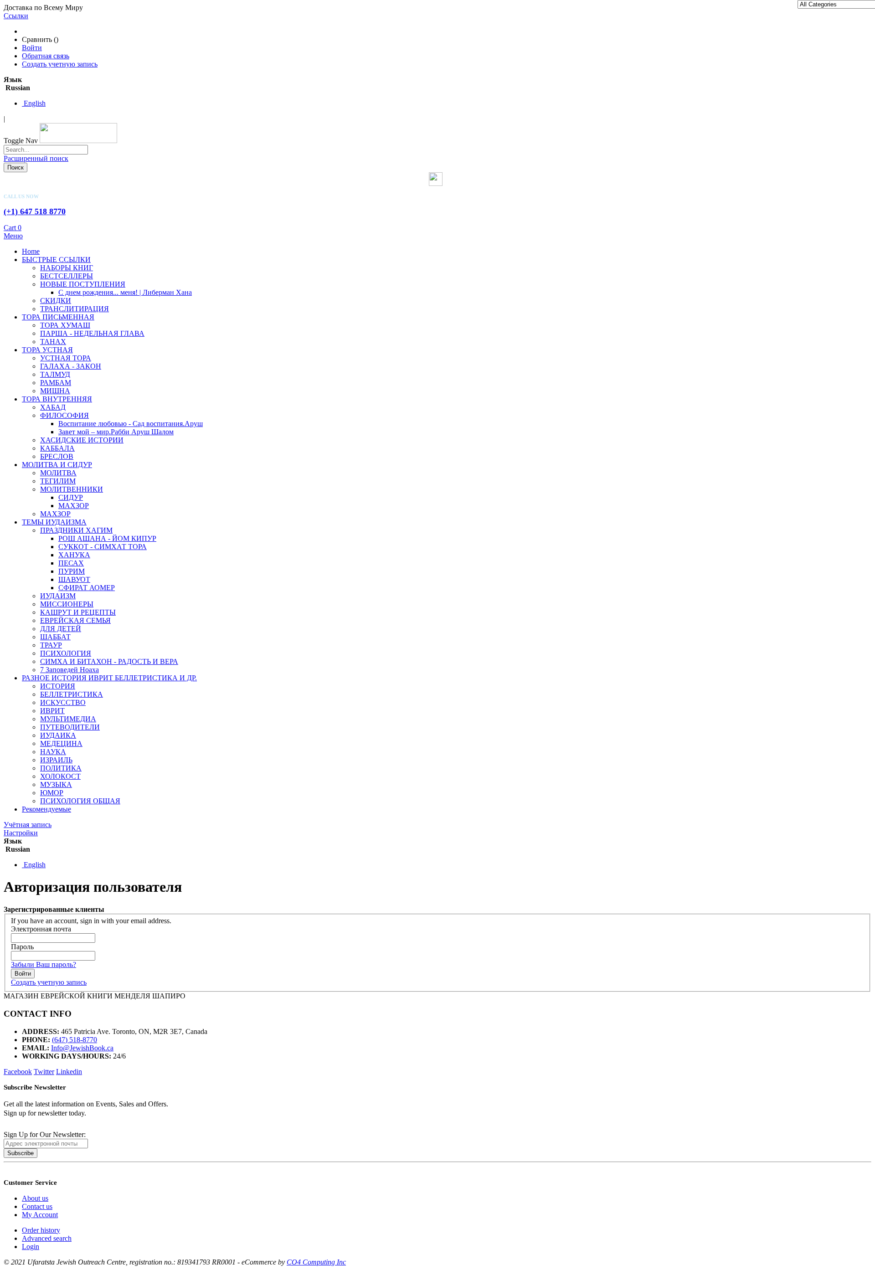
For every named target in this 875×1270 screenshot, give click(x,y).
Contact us (37, 1206)
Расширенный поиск (36, 158)
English (34, 103)
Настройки (21, 833)
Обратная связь (45, 56)
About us (35, 1198)
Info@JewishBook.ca (82, 1048)
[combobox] (46, 149)
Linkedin (69, 1071)
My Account (40, 1215)
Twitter (44, 1071)
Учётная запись (27, 824)
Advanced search (47, 1238)
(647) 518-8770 (74, 1040)
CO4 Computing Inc (316, 1262)
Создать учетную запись (60, 64)
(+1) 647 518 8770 (35, 211)
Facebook (18, 1071)
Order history (41, 1230)
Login (30, 1246)
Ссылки (16, 16)
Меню (13, 236)
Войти (32, 47)
